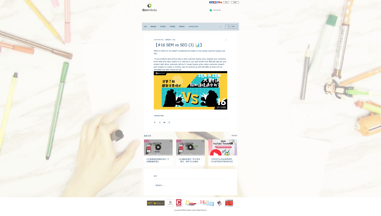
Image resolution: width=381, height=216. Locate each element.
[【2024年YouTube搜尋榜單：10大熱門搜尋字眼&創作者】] (222, 147)
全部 (145, 26)
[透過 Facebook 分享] (155, 122)
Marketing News (193, 26)
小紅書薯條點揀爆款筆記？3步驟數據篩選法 (157, 160)
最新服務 (153, 26)
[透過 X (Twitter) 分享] (160, 122)
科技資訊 (163, 26)
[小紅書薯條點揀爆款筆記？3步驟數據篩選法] (158, 147)
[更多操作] (226, 40)
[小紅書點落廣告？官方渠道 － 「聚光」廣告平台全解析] (190, 147)
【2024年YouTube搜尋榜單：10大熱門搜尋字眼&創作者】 (222, 160)
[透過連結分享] (169, 122)
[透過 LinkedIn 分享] (164, 122)
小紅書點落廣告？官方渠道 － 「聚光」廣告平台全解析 (190, 160)
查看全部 (234, 135)
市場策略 (172, 26)
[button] (220, 26)
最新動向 (182, 26)
